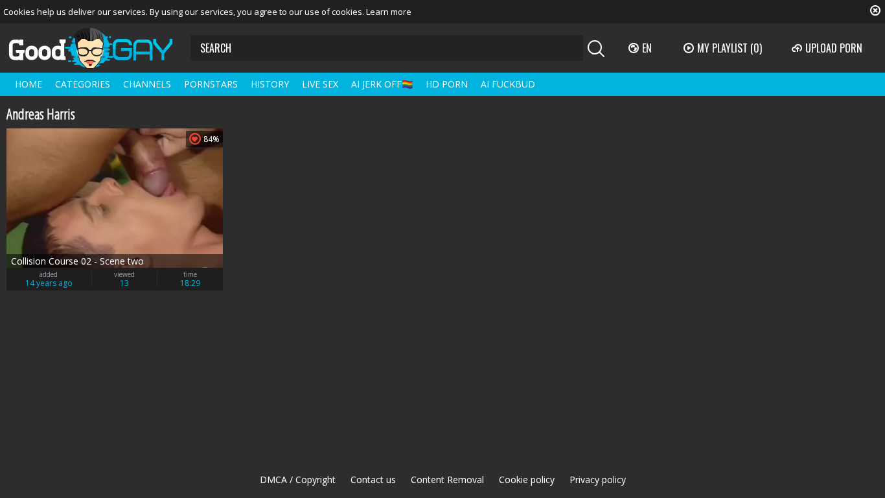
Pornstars (211, 84)
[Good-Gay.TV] (98, 48)
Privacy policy (597, 479)
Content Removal (447, 479)
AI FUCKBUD (508, 84)
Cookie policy (527, 479)
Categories (82, 84)
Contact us (373, 479)
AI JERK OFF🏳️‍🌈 (382, 84)
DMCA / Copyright (298, 479)
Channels (147, 84)
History (270, 84)
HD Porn (447, 84)
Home (28, 84)
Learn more (388, 12)
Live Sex (320, 84)
